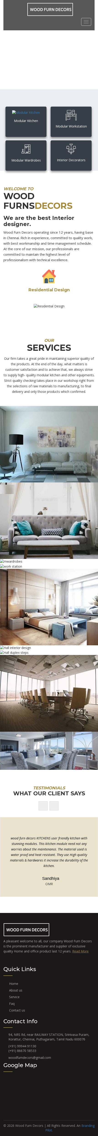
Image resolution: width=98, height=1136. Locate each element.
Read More (80, 951)
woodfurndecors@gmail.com (29, 1057)
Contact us (17, 1010)
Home (13, 983)
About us (15, 990)
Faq (12, 1003)
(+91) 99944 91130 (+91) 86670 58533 (22, 1048)
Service (14, 997)
